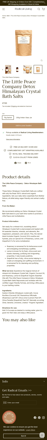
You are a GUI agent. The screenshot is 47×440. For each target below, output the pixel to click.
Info (5, 381)
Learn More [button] (30, 430)
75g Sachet (8, 117)
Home (4, 16)
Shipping (14, 106)
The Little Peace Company (10, 77)
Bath (8, 16)
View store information (13, 139)
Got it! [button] (23, 436)
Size (3, 113)
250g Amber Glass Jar (24, 117)
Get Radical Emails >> (17, 390)
